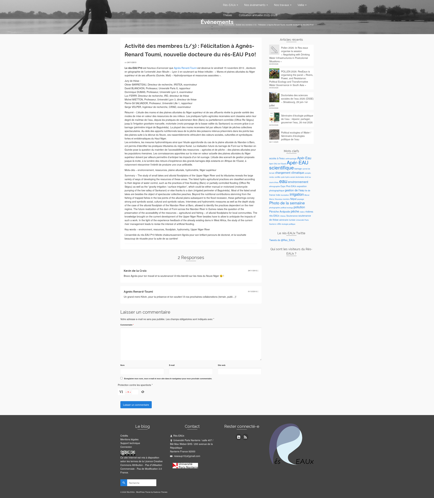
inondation (285, 195)
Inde (278, 194)
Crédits (124, 435)
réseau (283, 216)
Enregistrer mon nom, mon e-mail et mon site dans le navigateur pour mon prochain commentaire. (168, 378)
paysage (300, 199)
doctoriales (299, 177)
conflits (277, 177)
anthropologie (291, 158)
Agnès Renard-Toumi (185, 68)
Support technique (130, 443)
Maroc (271, 199)
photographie (274, 207)
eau (283, 180)
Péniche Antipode (279, 211)
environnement (298, 182)
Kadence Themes (160, 492)
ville (279, 223)
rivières (309, 211)
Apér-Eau (304, 157)
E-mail (172, 365)
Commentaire (127, 324)
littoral (306, 195)
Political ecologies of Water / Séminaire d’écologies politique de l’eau (296, 136)
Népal (293, 198)
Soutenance (292, 215)
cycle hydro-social (288, 177)
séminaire (283, 219)
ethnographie (274, 186)
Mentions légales (129, 439)
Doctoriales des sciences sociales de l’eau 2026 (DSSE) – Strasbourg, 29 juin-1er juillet (291, 100)
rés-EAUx (274, 215)
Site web (221, 365)
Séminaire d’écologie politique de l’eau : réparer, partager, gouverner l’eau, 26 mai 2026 (297, 119)
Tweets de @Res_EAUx (282, 240)
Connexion (126, 446)
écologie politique (288, 224)
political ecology (287, 207)
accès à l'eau (277, 158)
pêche (295, 211)
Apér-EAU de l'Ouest (277, 163)
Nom (122, 365)
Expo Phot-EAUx (288, 186)
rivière (302, 211)
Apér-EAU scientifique (288, 165)
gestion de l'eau (294, 190)
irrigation (297, 194)
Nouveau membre (282, 199)
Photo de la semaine (287, 203)
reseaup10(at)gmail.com (186, 456)
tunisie (292, 219)
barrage (298, 168)
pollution (299, 207)
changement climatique (289, 172)
